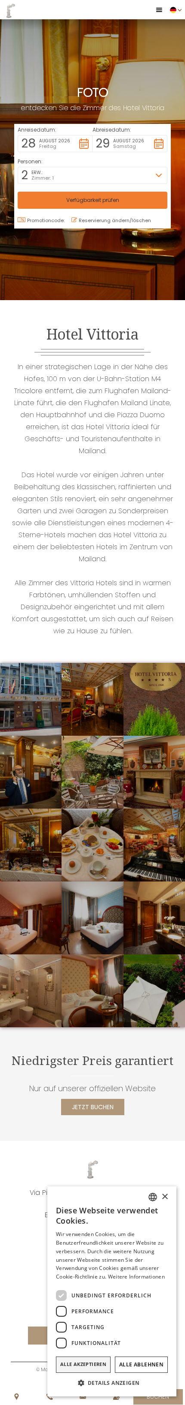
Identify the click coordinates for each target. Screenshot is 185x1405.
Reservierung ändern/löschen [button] (115, 220)
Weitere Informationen (136, 1276)
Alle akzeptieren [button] (83, 1364)
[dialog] (111, 1291)
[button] (159, 9)
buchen (158, 1397)
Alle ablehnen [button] (141, 1364)
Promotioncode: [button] (46, 220)
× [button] (164, 1197)
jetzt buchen (93, 1107)
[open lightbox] (31, 699)
